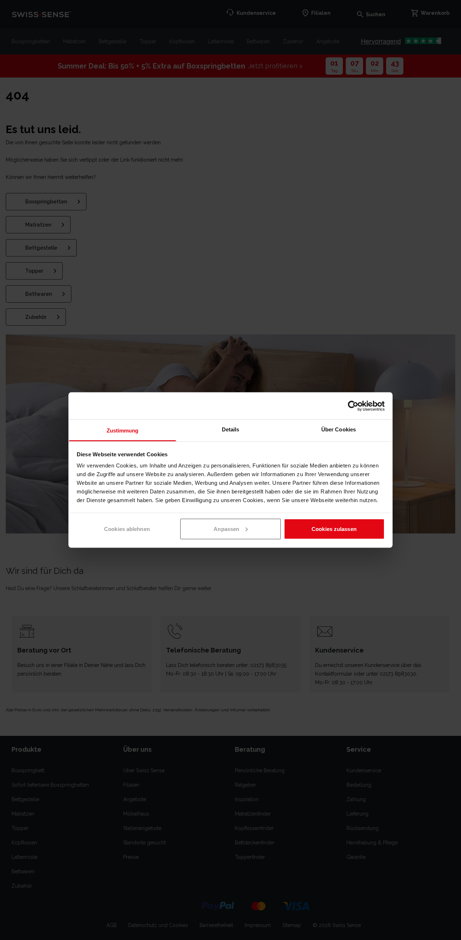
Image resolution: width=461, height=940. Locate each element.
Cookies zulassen (334, 529)
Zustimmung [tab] (123, 430)
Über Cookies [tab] (338, 429)
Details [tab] (231, 429)
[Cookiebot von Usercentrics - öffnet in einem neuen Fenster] (353, 405)
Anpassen (226, 529)
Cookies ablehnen (127, 529)
